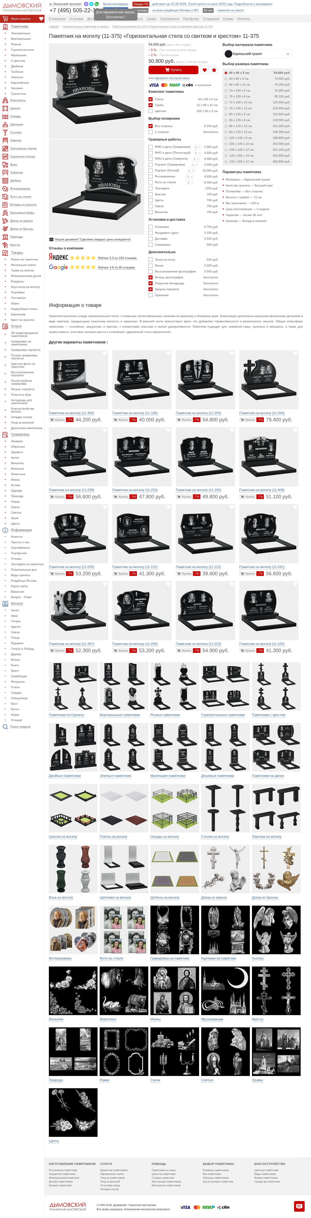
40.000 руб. (148, 419)
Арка (14, 615)
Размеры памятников (216, 1170)
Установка (186, 226)
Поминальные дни (24, 569)
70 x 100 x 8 (259, 96)
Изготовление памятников (72, 1164)
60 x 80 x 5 (259, 72)
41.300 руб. (148, 573)
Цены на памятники (164, 1174)
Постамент (18, 297)
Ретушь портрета (22, 389)
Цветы (15, 523)
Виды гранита (20, 575)
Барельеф (18, 314)
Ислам (15, 485)
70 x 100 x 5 (259, 90)
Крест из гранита (22, 319)
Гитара (16, 621)
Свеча (15, 507)
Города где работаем (267, 1181)
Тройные (17, 71)
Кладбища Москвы (24, 580)
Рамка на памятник (24, 259)
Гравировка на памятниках (21, 343)
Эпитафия (186, 188)
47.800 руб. (148, 496)
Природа (17, 496)
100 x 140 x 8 (259, 137)
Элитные (17, 77)
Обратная (18, 446)
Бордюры (17, 281)
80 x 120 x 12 (259, 132)
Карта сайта (19, 586)
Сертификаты (20, 547)
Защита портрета (186, 289)
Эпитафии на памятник (27, 564)
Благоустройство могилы (22, 410)
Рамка (15, 501)
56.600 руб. (84, 496)
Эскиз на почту (186, 259)
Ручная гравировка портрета (24, 357)
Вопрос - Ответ (21, 597)
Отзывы (16, 558)
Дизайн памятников (61, 1181)
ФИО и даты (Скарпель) (171, 158)
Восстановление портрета (22, 373)
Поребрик (18, 292)
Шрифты (17, 452)
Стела (186, 99)
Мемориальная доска (26, 276)
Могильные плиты (23, 265)
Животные (18, 474)
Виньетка (17, 463)
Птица (15, 637)
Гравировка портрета (25, 349)
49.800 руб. (211, 496)
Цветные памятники (266, 1170)
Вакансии (17, 591)
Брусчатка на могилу (25, 286)
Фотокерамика (165, 176)
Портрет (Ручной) (167, 170)
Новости (16, 536)
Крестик (186, 194)
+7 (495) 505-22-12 (74, 10)
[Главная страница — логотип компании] (67, 1206)
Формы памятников (266, 1177)
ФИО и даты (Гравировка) (173, 146)
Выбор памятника (218, 1164)
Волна (15, 659)
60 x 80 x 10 (259, 84)
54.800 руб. (211, 419)
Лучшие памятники (60, 1185)
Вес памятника (212, 1174)
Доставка (186, 238)
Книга (15, 665)
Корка (15, 714)
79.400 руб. (274, 419)
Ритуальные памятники (63, 1170)
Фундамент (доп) (186, 232)
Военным (17, 468)
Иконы (15, 479)
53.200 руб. (84, 573)
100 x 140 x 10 (259, 143)
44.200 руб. (84, 419)
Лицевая (17, 441)
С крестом (18, 60)
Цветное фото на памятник (23, 365)
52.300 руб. (84, 650)
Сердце (16, 692)
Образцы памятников (216, 1177)
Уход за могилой (22, 422)
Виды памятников (265, 1174)
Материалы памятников (166, 1185)
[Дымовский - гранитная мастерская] (19, 7)
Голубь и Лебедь (22, 648)
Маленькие (18, 55)
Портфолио (19, 553)
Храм (14, 518)
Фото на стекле (165, 182)
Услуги (106, 1164)
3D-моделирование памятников (24, 334)
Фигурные (18, 681)
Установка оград (110, 1185)
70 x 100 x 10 (259, 102)
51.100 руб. (274, 496)
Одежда (16, 490)
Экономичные (20, 33)
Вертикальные (21, 38)
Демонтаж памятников (26, 428)
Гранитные (18, 93)
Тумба (186, 105)
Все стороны (186, 126)
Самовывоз (186, 244)
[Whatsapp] (97, 4)
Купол (15, 709)
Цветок (16, 626)
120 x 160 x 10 (259, 155)
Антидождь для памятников (21, 401)
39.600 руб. (211, 573)
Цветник (186, 111)
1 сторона (186, 132)
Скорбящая (19, 676)
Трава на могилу (22, 270)
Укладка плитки (21, 417)
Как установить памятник (218, 1181)
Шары (15, 303)
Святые (16, 512)
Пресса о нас (20, 542)
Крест (15, 670)
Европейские (20, 82)
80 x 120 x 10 (259, 126)
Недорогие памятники (62, 1174)
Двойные (17, 66)
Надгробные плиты (24, 308)
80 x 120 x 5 (259, 114)
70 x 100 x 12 (259, 108)
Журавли (17, 643)
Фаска (186, 265)
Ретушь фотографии (186, 277)
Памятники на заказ (164, 1170)
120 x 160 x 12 (259, 161)
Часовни (17, 88)
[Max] (86, 4)
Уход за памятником (112, 1177)
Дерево (16, 654)
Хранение (186, 295)
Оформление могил (112, 1174)
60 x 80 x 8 (259, 78)
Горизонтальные (22, 49)
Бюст (14, 703)
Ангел (15, 457)
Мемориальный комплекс (64, 1177)
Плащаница (19, 698)
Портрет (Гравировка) (170, 164)
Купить (176, 70)
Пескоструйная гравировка (21, 382)
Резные (16, 44)
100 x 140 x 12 (259, 149)
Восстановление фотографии (186, 271)
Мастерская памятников (166, 1181)
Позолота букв (21, 394)
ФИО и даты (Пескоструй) (173, 152)
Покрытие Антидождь (186, 283)
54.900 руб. (211, 650)
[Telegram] (91, 4)
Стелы (15, 687)
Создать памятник (163, 1177)
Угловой (16, 720)
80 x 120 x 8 (259, 120)
